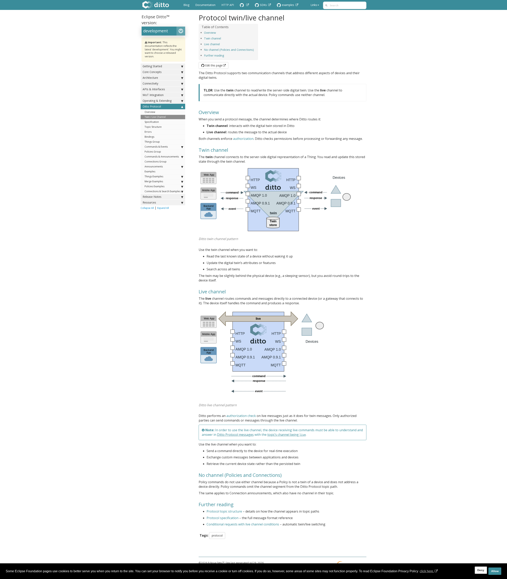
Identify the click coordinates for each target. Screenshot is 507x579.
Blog (186, 5)
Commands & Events (156, 146)
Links (314, 5)
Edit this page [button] (213, 65)
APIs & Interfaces (154, 89)
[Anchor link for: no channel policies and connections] (255, 49)
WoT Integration (153, 95)
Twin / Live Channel (155, 117)
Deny (480, 570)
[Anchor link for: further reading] (225, 55)
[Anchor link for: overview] (217, 32)
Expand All (163, 208)
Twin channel (212, 38)
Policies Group (153, 151)
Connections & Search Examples (162, 191)
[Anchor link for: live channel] (221, 43)
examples (288, 5)
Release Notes (152, 197)
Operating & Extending (157, 101)
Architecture (150, 78)
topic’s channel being (286, 434)
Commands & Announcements (162, 156)
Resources (149, 202)
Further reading (214, 55)
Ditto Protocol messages (235, 434)
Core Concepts (152, 72)
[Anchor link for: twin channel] (222, 38)
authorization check (241, 416)
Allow (495, 571)
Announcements (154, 166)
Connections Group (156, 161)
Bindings (149, 136)
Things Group (152, 141)
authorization (243, 138)
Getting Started (152, 66)
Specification (152, 122)
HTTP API (227, 5)
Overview (150, 112)
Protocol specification (222, 518)
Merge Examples (154, 181)
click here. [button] (427, 571)
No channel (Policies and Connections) (229, 50)
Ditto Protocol (152, 106)
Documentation (205, 5)
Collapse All (147, 208)
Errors (148, 131)
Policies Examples (154, 186)
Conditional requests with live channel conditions (243, 524)
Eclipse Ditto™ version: (156, 19)
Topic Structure (153, 127)
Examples (150, 171)
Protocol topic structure (224, 511)
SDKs (264, 5)
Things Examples (154, 176)
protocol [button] (217, 535)
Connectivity (150, 83)
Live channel (212, 44)
